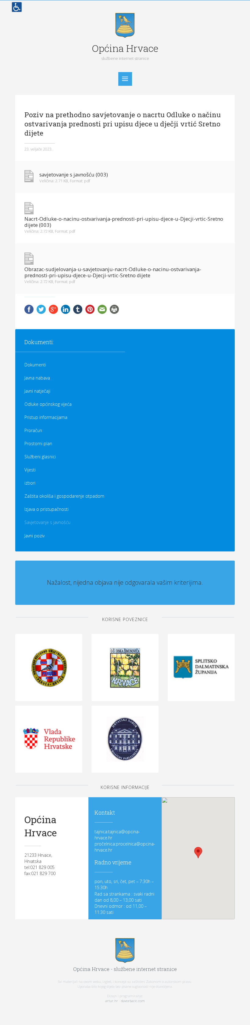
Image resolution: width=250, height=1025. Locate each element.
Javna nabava (37, 378)
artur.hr (111, 1000)
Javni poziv (34, 536)
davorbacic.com (133, 1000)
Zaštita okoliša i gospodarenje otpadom (64, 496)
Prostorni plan (38, 443)
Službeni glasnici (40, 457)
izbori (29, 483)
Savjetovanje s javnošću (47, 522)
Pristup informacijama (45, 417)
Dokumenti (35, 365)
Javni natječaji (37, 391)
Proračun (33, 430)
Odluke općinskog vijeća (48, 404)
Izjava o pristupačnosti (46, 509)
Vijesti (30, 470)
